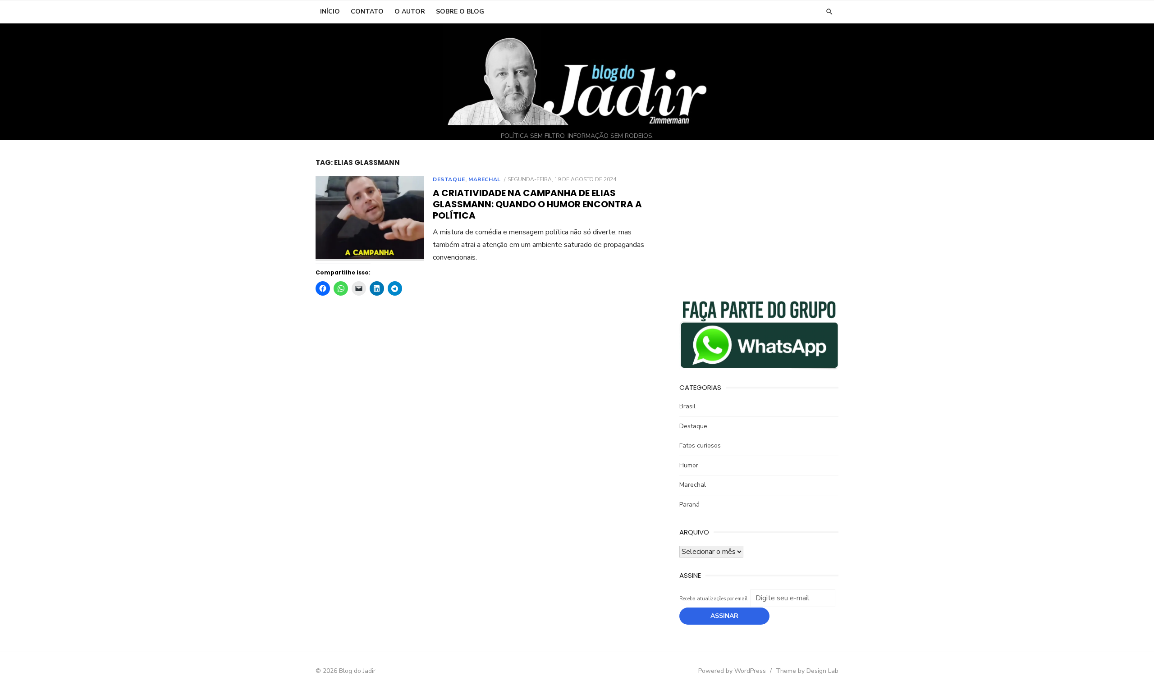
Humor (688, 465)
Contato (367, 11)
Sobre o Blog (460, 11)
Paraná (689, 504)
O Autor (409, 11)
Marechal (484, 179)
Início (330, 11)
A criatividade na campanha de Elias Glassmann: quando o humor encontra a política (537, 204)
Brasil (687, 406)
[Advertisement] (758, 221)
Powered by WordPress (732, 671)
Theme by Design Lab (807, 671)
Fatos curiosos (700, 445)
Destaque (449, 179)
